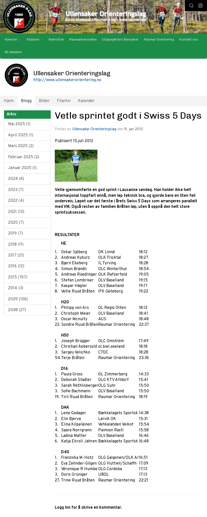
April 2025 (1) (20, 135)
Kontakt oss (188, 40)
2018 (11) (15, 244)
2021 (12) (16, 211)
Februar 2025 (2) (23, 157)
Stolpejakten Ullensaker (120, 40)
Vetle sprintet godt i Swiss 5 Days (128, 115)
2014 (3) (15, 288)
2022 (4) (16, 200)
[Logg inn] (200, 5)
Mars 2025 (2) (21, 146)
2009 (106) (18, 299)
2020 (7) (16, 222)
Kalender (86, 101)
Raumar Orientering (159, 40)
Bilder (44, 101)
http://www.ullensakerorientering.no (67, 80)
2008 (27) (17, 310)
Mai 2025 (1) (19, 124)
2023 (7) (15, 189)
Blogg (26, 101)
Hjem (9, 101)
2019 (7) (15, 233)
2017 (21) (16, 255)
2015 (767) (17, 277)
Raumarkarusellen (83, 40)
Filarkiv (64, 101)
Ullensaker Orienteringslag (94, 129)
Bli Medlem (13, 52)
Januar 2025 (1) (22, 168)
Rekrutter (56, 40)
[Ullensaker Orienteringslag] (103, 17)
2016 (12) (16, 266)
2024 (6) (16, 178)
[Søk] (191, 5)
